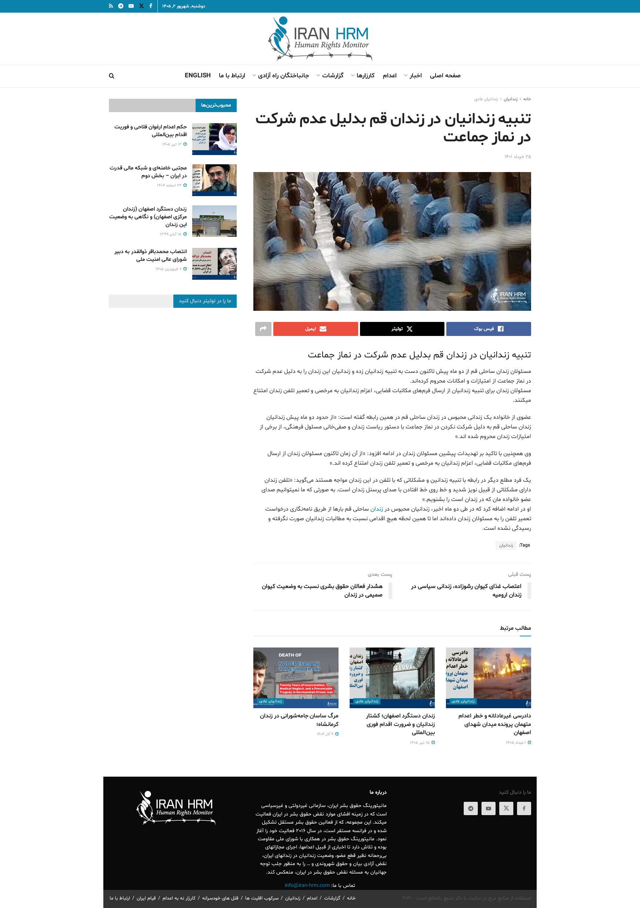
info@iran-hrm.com (307, 885)
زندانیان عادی (486, 99)
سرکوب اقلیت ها (262, 898)
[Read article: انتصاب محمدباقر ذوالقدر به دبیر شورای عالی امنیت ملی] (214, 264)
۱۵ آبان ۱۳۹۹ (171, 234)
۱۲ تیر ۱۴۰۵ (172, 144)
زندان (376, 509)
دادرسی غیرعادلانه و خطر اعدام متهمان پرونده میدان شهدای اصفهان (495, 724)
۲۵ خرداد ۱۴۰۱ (517, 157)
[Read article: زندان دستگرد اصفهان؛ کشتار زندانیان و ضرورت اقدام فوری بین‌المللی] (392, 678)
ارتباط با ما (232, 75)
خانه (527, 99)
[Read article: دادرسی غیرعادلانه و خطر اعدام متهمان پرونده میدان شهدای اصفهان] (488, 678)
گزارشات (333, 75)
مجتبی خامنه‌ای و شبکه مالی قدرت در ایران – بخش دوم (148, 172)
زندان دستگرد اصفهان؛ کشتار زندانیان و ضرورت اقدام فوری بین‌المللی (400, 724)
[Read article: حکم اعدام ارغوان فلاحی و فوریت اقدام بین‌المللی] (214, 139)
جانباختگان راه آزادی (283, 75)
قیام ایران (146, 898)
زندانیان (506, 545)
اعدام (390, 75)
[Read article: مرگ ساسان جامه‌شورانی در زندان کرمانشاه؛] (296, 678)
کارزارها (366, 75)
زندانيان (510, 99)
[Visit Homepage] (320, 38)
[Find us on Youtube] (488, 808)
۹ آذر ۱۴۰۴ (325, 734)
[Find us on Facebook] (524, 808)
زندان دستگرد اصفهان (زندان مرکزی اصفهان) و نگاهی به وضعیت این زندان (148, 217)
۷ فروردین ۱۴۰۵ (169, 269)
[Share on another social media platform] (263, 329)
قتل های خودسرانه (220, 898)
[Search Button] (111, 76)
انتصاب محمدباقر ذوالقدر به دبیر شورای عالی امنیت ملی (150, 255)
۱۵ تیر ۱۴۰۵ (420, 743)
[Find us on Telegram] (471, 808)
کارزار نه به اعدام (179, 898)
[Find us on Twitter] (506, 808)
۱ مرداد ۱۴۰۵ (516, 743)
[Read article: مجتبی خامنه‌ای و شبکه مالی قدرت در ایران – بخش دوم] (214, 180)
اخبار (416, 75)
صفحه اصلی (445, 75)
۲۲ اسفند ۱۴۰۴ (170, 185)
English (198, 75)
